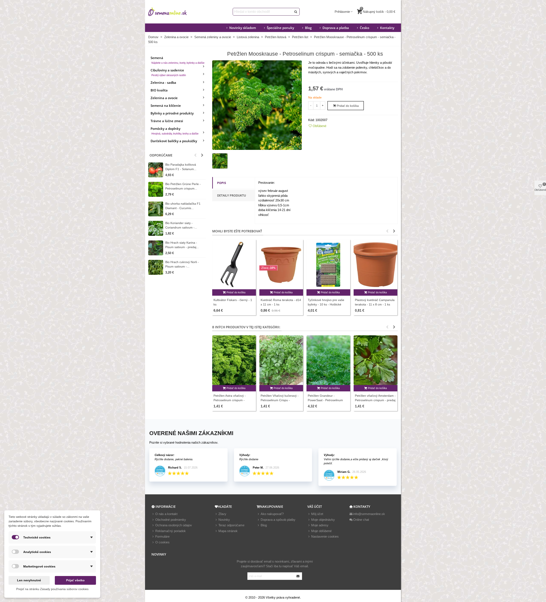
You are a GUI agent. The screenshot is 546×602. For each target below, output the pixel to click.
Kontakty (387, 28)
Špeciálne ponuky (280, 28)
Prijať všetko (75, 580)
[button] (195, 155)
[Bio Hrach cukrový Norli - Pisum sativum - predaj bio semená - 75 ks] (155, 267)
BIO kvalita (159, 90)
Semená (178, 60)
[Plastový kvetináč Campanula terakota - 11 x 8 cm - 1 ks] (375, 264)
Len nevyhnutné (29, 580)
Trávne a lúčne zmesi (167, 121)
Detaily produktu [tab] (231, 195)
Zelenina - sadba (163, 82)
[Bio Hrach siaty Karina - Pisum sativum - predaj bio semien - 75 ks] (155, 247)
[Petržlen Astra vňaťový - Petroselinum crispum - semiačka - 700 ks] (234, 360)
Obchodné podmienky (170, 519)
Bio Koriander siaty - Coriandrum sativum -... (181, 225)
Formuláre (162, 536)
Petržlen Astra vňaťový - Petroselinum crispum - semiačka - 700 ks (229, 400)
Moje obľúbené (321, 531)
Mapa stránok (228, 531)
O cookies (162, 542)
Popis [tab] (221, 183)
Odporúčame (161, 155)
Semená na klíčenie (166, 105)
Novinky (224, 519)
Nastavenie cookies (325, 536)
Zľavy (222, 514)
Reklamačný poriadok (170, 531)
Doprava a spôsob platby (278, 519)
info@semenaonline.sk (369, 514)
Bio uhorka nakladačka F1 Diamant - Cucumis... (182, 206)
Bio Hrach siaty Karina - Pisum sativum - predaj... (182, 245)
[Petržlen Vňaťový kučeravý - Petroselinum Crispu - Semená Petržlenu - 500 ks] (281, 360)
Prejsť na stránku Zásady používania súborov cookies (52, 589)
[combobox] (262, 11)
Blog (308, 28)
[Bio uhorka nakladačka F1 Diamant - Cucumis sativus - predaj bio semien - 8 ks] (155, 208)
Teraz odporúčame (231, 525)
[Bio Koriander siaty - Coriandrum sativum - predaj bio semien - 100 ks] (155, 228)
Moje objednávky (323, 519)
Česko (364, 28)
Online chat (361, 519)
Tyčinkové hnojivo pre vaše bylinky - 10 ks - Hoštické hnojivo (326, 304)
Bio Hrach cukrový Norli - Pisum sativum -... (182, 264)
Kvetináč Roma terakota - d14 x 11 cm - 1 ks (281, 302)
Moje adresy (319, 525)
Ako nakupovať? (272, 514)
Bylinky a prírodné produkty (172, 113)
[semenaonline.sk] (173, 11)
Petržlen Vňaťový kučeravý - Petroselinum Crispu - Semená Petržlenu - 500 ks (280, 400)
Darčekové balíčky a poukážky (174, 141)
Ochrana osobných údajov (173, 525)
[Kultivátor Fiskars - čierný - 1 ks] (234, 264)
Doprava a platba (335, 28)
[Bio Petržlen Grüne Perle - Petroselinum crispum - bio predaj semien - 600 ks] (155, 189)
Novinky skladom (242, 28)
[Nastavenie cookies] (309, 537)
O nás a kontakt (166, 514)
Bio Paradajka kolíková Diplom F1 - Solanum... (180, 167)
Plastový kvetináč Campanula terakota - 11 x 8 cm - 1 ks (375, 302)
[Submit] (298, 576)
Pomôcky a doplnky (175, 130)
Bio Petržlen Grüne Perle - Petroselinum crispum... (183, 186)
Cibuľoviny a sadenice (168, 72)
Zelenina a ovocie (164, 98)
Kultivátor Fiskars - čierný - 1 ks (232, 302)
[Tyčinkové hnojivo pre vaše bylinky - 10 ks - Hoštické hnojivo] (328, 264)
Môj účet (317, 514)
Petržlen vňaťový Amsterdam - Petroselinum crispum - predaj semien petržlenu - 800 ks (375, 400)
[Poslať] (295, 11)
